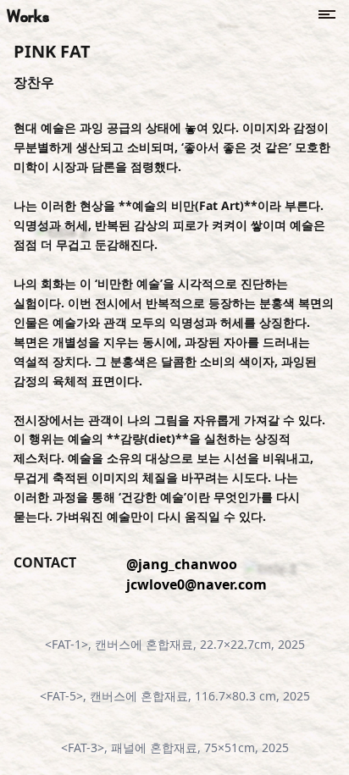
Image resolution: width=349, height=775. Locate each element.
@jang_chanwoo (181, 564)
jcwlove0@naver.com (196, 584)
